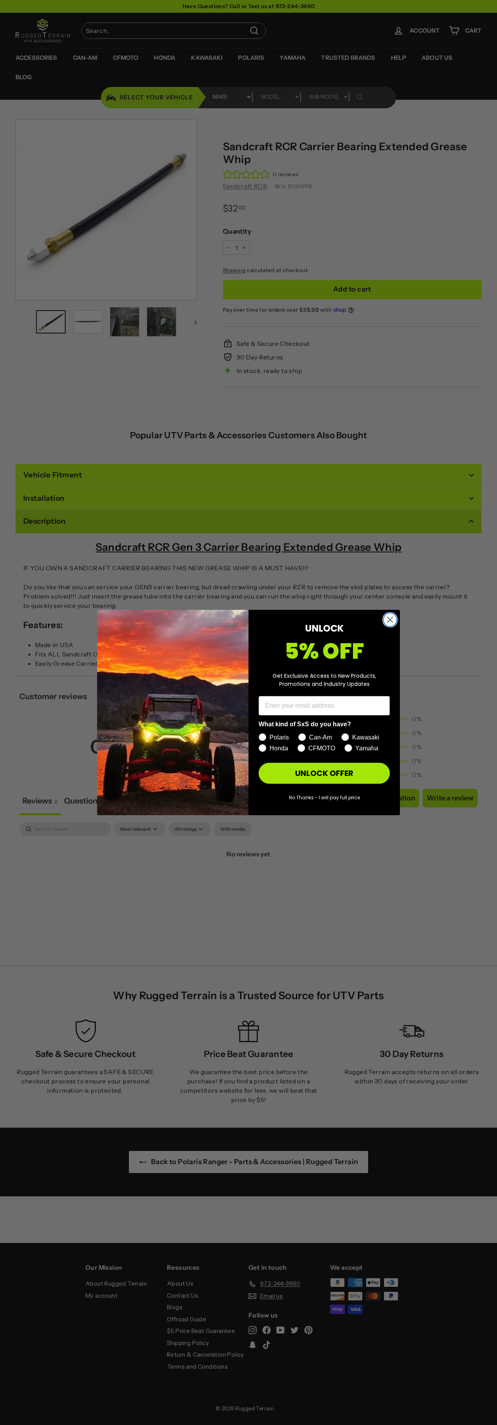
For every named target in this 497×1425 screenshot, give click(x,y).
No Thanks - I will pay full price (324, 797)
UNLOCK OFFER (324, 773)
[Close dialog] (390, 620)
